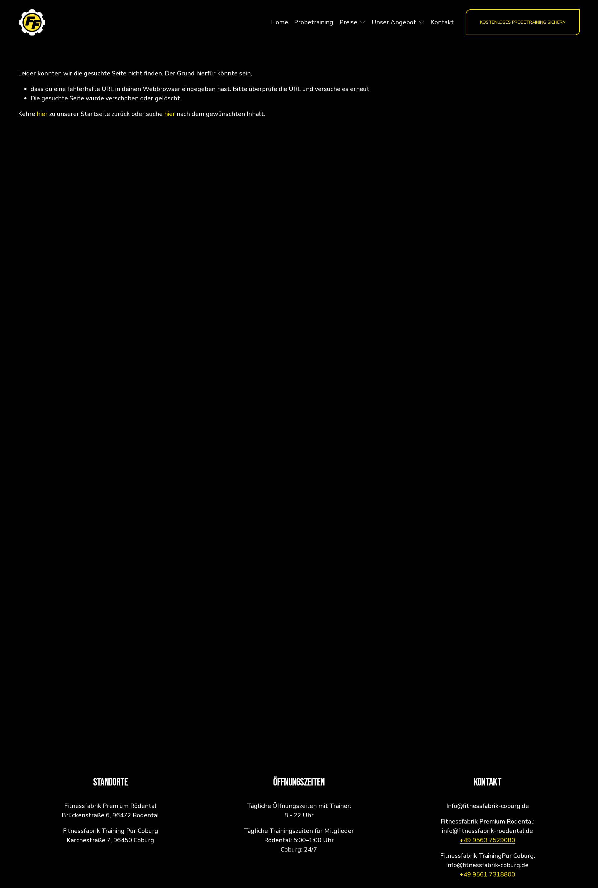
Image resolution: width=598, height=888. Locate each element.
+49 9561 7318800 (487, 874)
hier (42, 114)
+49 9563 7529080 (487, 840)
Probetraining (313, 22)
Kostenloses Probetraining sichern (523, 22)
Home (279, 22)
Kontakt (442, 22)
